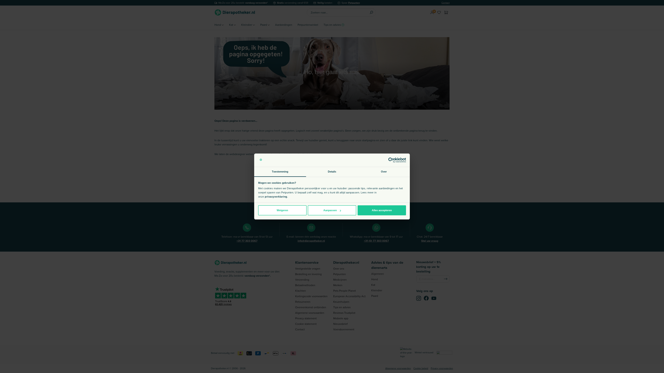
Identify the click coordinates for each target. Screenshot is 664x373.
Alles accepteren (382, 210)
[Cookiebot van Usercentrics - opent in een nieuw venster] (391, 160)
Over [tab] (384, 171)
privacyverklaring (276, 196)
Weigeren (282, 210)
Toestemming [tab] (280, 171)
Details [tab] (332, 171)
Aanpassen (330, 210)
